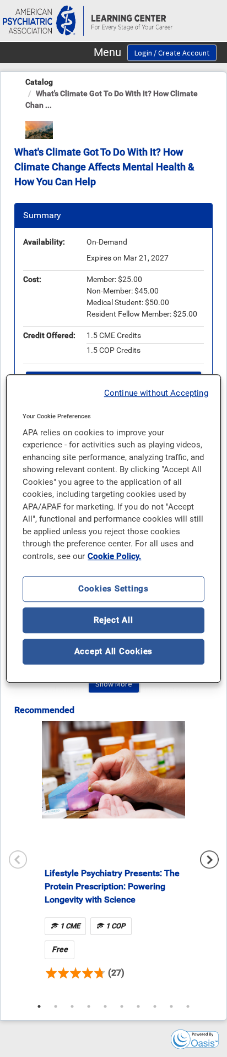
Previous (18, 859)
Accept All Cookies (113, 651)
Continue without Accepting (156, 393)
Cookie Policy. (114, 556)
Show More (113, 684)
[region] (113, 529)
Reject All (113, 620)
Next (209, 859)
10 (187, 1006)
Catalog (39, 82)
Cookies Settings (113, 589)
